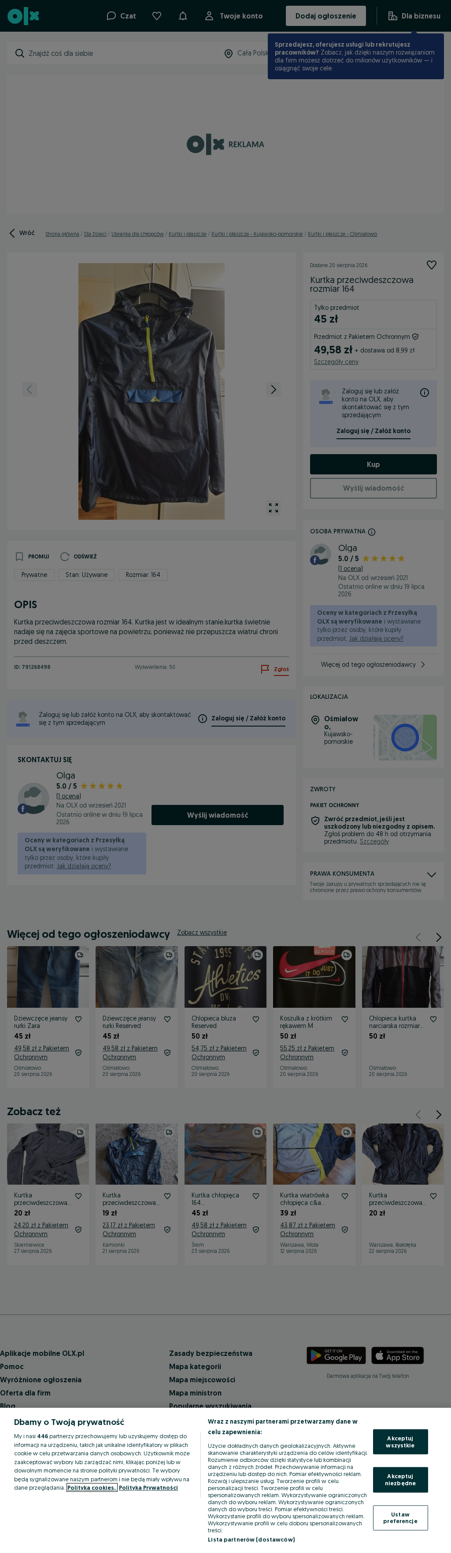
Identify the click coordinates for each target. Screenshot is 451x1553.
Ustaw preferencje (400, 1517)
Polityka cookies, (92, 1487)
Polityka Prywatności (148, 1487)
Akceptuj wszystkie (400, 1442)
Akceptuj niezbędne (400, 1479)
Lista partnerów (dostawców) (251, 1539)
